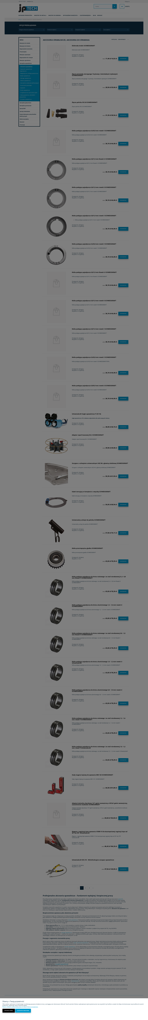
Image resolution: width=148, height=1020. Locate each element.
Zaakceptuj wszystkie (23, 1010)
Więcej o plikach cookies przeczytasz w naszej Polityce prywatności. (20, 1007)
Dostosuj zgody (8, 1010)
